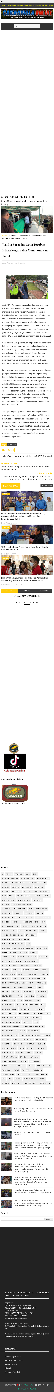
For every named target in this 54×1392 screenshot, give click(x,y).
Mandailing (18, 987)
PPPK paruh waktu (10, 1026)
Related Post (10, 485)
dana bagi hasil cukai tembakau (17, 918)
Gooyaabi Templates (27, 1389)
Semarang (41, 1040)
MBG (40, 987)
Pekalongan (25, 1009)
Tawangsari (8, 1074)
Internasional (9, 952)
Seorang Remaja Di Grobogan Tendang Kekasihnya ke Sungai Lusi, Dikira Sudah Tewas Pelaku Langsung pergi (33, 1145)
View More (48, 486)
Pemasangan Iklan (13, 1356)
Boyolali (37, 900)
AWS (28, 874)
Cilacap (18, 913)
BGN (4, 896)
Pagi (38, 1000)
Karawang (24, 965)
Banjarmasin (27, 878)
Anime (9, 874)
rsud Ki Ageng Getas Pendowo (35, 1035)
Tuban (41, 1079)
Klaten (26, 970)
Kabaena (43, 957)
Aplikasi (19, 874)
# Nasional (12, 445)
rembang (21, 1031)
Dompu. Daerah (39, 926)
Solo (21, 1048)
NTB (13, 1000)
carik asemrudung (38, 909)
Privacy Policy (11, 1364)
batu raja (27, 887)
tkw (10, 1079)
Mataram (31, 987)
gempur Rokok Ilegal (12, 935)
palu (25, 1005)
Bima (11, 896)
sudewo (41, 1048)
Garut (43, 931)
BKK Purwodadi (24, 896)
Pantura (34, 1005)
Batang (15, 887)
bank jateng (43, 878)
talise (31, 1066)
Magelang (41, 983)
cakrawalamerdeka (21, 904)
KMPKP (35, 970)
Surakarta (20, 1066)
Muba (19, 996)
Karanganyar (31, 961)
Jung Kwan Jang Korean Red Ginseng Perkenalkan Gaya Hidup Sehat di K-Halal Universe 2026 (24, 579)
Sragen (30, 1048)
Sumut (24, 1061)
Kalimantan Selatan (11, 961)
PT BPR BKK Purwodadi (33, 1026)
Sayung (6, 1040)
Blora (37, 896)
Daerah (39, 913)
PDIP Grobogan (9, 1009)
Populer (27, 1022)
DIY (43, 922)
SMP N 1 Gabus (9, 1048)
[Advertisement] (27, 59)
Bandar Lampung (10, 878)
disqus (27, 591)
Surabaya (34, 1061)
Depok (15, 922)
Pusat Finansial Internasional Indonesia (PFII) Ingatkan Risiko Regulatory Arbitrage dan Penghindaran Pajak (23, 516)
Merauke (16, 992)
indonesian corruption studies (18, 948)
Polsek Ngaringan (11, 1022)
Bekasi (5, 891)
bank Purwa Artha (37, 883)
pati (43, 1005)
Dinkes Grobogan (30, 922)
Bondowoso (24, 900)
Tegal (19, 1074)
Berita (27, 891)
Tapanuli (6, 1070)
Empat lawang (9, 931)
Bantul (5, 887)
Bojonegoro (8, 900)
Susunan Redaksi (12, 1372)
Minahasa (28, 992)
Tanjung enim (43, 1066)
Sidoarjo (30, 1044)
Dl (18, 926)
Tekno (29, 1074)
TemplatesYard (28, 1385)
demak (47, 918)
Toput (18, 1079)
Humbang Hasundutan (13, 944)
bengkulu (16, 891)
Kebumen (37, 965)
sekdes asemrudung (23, 1040)
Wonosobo (30, 1083)
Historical (24, 939)
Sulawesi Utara (24, 1053)
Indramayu (42, 948)
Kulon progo (8, 974)
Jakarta (6, 558)
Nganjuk (41, 996)
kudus (45, 970)
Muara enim (8, 996)
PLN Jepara (24, 1013)
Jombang (32, 957)
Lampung (44, 974)
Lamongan (31, 974)
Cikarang (6, 913)
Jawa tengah (8, 957)
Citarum (29, 913)
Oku (20, 1000)
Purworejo (7, 1031)
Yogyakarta (44, 1083)
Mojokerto (41, 992)
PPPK (36, 1022)
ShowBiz (18, 1044)
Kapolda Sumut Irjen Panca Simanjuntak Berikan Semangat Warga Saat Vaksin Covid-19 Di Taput (33, 1203)
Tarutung (37, 1070)
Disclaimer (9, 1368)
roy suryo (33, 1031)
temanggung (41, 1074)
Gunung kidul (8, 939)
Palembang (7, 1005)
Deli (38, 918)
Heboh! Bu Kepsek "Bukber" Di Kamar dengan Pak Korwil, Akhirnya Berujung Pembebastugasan (33, 1156)
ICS (28, 944)
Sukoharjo (7, 1053)
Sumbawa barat (9, 1061)
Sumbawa (34, 1057)
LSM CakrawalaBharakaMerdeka (17, 983)
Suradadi (6, 1066)
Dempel (5, 922)
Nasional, (23, 263)
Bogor (47, 896)
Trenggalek (29, 1079)
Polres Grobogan (32, 1018)
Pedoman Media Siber (14, 1360)
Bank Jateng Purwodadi (13, 883)
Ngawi (5, 1000)
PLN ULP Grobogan (41, 1013)
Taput (16, 1070)
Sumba (23, 1057)
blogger (9, 591)
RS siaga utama (9, 1035)
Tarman (25, 1070)
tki (3, 1079)
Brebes (5, 904)
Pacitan (29, 1000)
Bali (35, 874)
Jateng (33, 952)
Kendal (16, 970)
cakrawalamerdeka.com (14, 909)
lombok (6, 979)
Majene (5, 987)
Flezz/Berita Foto (28, 931)
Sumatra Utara (9, 1057)
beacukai (39, 887)
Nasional (12, 236)
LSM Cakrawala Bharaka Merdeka (29, 979)
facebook (44, 591)
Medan (5, 992)
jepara (21, 957)
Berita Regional (41, 891)
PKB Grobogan (9, 1013)
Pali (18, 1005)
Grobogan (31, 935)
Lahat (21, 974)
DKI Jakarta (7, 926)
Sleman (41, 1044)
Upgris (5, 1083)
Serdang (6, 1044)
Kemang (6, 970)
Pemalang (39, 1009)
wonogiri (16, 1083)
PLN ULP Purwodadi (11, 1018)
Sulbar (38, 1053)
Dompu (25, 926)
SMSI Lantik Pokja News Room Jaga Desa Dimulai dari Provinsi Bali (24, 548)
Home (4, 236)
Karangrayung (9, 965)
